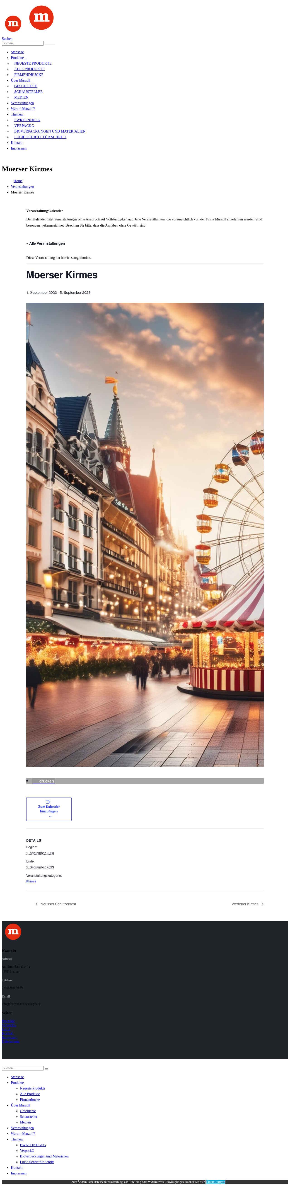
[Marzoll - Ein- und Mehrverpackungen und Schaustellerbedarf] (30, 34)
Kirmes (31, 881)
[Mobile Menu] (4, 157)
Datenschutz (10, 1041)
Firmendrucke (29, 75)
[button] (43, 781)
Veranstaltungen (22, 103)
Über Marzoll (20, 80)
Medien (21, 97)
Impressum (19, 148)
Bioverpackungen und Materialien (50, 131)
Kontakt (16, 143)
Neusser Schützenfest (58, 903)
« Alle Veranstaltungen (45, 243)
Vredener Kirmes (245, 903)
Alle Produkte (29, 69)
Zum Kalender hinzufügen (49, 808)
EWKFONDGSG (27, 120)
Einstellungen (215, 1182)
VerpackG (24, 126)
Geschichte (25, 86)
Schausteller (28, 92)
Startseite (17, 52)
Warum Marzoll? (23, 109)
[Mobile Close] (4, 1063)
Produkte (17, 58)
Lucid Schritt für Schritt (40, 137)
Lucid (6, 1029)
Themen (17, 114)
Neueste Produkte (33, 63)
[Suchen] (50, 44)
